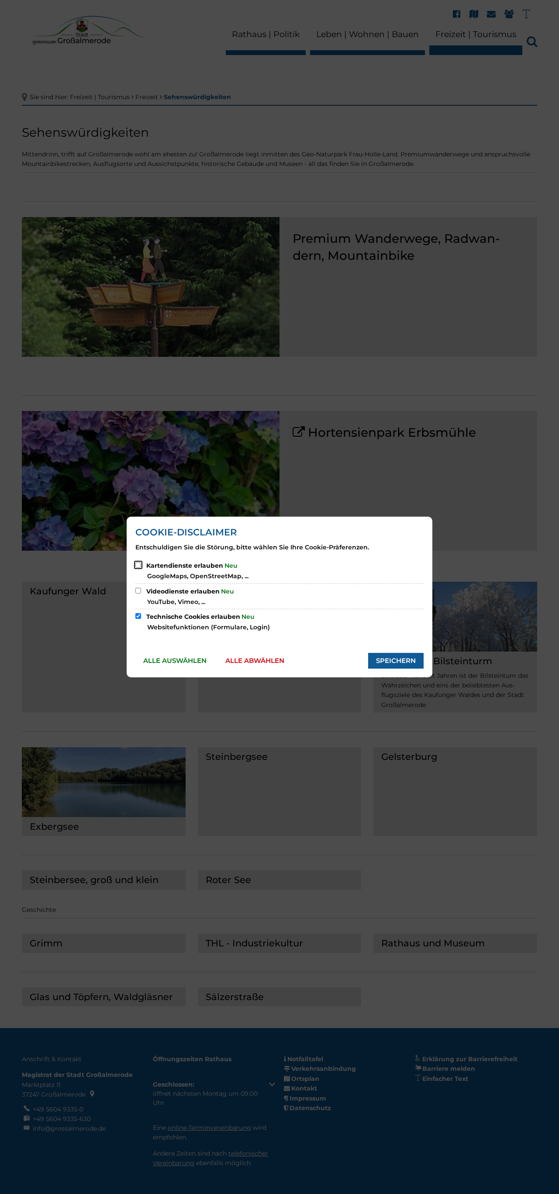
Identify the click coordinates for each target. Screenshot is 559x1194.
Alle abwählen (254, 660)
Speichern (396, 660)
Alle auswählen (175, 660)
